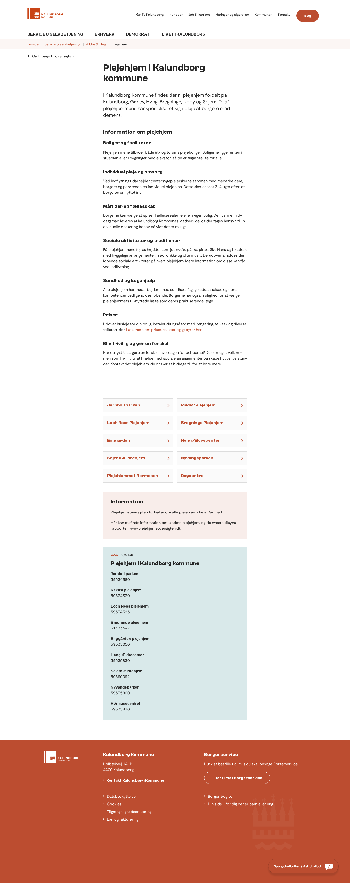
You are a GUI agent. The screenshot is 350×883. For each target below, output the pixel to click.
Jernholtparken (123, 405)
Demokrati (138, 34)
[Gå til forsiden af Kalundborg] (80, 14)
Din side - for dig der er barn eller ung (240, 804)
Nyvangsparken (197, 458)
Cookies (114, 804)
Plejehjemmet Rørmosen (132, 475)
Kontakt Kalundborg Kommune (135, 780)
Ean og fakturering (122, 819)
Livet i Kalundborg (183, 34)
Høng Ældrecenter (200, 440)
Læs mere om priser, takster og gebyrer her (164, 329)
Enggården (118, 440)
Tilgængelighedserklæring (129, 811)
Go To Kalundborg (150, 14)
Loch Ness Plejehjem (128, 422)
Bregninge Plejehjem (202, 422)
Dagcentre (192, 475)
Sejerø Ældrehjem (126, 458)
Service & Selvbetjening (55, 34)
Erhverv (105, 34)
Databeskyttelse (121, 796)
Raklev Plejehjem (198, 405)
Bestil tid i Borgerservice (238, 778)
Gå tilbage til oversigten (53, 56)
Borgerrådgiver (221, 796)
